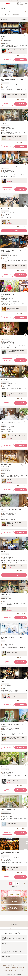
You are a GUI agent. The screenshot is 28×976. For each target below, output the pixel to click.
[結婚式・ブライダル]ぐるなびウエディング (9, 928)
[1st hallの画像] (14, 673)
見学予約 (8, 59)
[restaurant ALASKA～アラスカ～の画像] (14, 157)
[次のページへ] (21, 883)
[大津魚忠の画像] (14, 28)
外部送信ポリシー (7, 967)
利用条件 (13, 965)
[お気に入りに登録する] (25, 34)
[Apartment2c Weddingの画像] (14, 200)
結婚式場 (19, 928)
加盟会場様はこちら (15, 967)
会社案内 (5, 965)
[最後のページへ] (24, 883)
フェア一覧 (21, 59)
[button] (14, 938)
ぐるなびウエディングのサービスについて (10, 970)
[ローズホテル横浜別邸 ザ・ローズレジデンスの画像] (14, 715)
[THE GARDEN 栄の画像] (14, 328)
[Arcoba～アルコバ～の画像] (14, 586)
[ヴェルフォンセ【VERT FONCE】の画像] (14, 801)
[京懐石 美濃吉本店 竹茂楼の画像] (14, 286)
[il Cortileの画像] (14, 543)
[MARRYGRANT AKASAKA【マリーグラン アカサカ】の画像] (14, 629)
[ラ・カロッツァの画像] (14, 758)
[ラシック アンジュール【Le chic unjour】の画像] (14, 500)
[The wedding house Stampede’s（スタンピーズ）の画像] (14, 844)
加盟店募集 (22, 967)
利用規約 (9, 965)
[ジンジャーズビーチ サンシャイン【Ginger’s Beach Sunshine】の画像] (14, 241)
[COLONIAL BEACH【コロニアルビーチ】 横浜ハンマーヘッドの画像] (14, 70)
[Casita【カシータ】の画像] (14, 115)
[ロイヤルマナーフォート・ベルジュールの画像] (14, 414)
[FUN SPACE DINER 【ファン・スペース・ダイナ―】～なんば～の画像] (14, 456)
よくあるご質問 (22, 970)
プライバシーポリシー (21, 965)
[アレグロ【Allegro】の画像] (14, 371)
